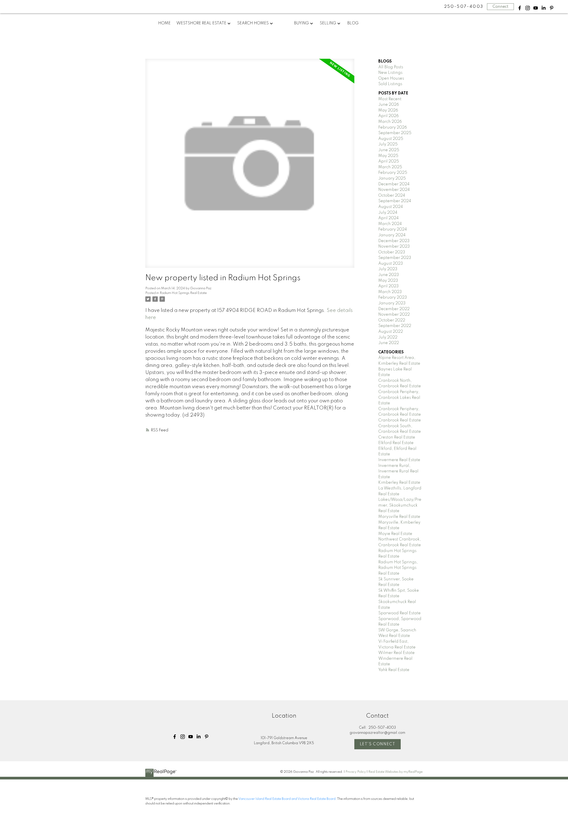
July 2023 (387, 269)
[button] (519, 8)
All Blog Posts (390, 67)
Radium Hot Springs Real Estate (183, 293)
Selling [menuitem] (328, 23)
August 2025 (390, 139)
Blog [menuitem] (353, 23)
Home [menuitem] (164, 23)
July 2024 (387, 213)
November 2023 (394, 247)
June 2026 (388, 105)
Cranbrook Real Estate (399, 420)
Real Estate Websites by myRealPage (395, 771)
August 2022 (390, 332)
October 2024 (391, 196)
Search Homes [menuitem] (253, 23)
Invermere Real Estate (399, 460)
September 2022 (394, 326)
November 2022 (394, 315)
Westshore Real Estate (201, 23)
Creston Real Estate (396, 437)
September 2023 (394, 258)
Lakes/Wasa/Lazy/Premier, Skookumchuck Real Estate (399, 505)
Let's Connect (377, 744)
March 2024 (390, 224)
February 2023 (392, 297)
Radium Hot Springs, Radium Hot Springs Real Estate (398, 567)
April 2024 (388, 218)
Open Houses (391, 78)
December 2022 (394, 309)
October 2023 (391, 252)
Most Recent (389, 99)
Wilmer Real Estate (396, 653)
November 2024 (394, 190)
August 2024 (390, 207)
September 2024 (394, 201)
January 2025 (392, 178)
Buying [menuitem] (301, 23)
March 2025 (390, 167)
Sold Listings (390, 84)
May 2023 (388, 281)
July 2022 (387, 337)
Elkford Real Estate (396, 443)
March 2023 (390, 292)
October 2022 (391, 320)
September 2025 (394, 133)
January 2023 (392, 303)
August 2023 (390, 264)
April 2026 (388, 116)
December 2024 (394, 184)
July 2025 (388, 144)
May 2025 (388, 156)
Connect (500, 7)
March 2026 (390, 122)
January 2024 (392, 235)
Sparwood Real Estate (399, 613)
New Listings (390, 73)
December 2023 (394, 241)
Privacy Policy (355, 771)
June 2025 (388, 150)
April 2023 (388, 286)
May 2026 (388, 110)
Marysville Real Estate (399, 517)
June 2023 (388, 275)
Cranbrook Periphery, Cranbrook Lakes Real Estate (399, 397)
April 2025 (388, 161)
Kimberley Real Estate (399, 483)
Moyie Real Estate (395, 534)
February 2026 (392, 127)
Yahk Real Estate (393, 670)
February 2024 (392, 229)
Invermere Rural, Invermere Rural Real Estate (398, 471)
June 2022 (388, 343)
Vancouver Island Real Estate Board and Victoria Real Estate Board (286, 798)
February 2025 (392, 173)
